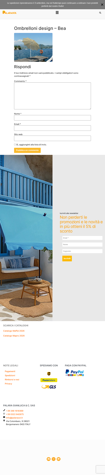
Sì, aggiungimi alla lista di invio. (31, 145)
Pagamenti (10, 371)
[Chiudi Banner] (102, 4)
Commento (20, 81)
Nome (17, 114)
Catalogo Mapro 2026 (14, 335)
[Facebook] (48, 459)
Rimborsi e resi (12, 379)
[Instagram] (53, 459)
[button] (57, 12)
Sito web (18, 134)
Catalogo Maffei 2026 (13, 331)
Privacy (8, 383)
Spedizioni (10, 375)
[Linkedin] (58, 459)
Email (17, 124)
